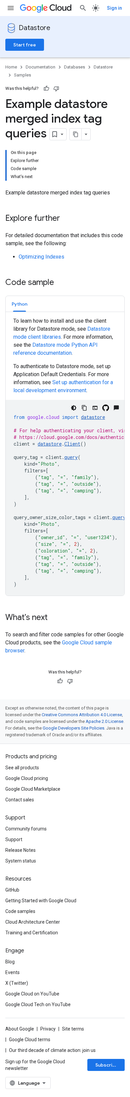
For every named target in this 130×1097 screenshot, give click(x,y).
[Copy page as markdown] (76, 134)
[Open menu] (10, 8)
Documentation (40, 66)
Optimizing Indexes (41, 257)
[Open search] (83, 8)
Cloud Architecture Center (32, 922)
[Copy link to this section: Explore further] (66, 219)
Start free (24, 45)
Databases (74, 66)
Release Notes (20, 850)
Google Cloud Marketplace (32, 789)
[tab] (19, 304)
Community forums (26, 828)
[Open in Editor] (95, 408)
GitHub (12, 890)
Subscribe (106, 1065)
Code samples (20, 911)
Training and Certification (31, 932)
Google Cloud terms (29, 1039)
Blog (10, 961)
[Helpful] (46, 89)
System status (20, 861)
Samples (22, 74)
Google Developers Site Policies (73, 728)
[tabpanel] (65, 456)
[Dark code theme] (73, 408)
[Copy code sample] (84, 408)
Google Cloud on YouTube (32, 993)
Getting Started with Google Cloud (40, 900)
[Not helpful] (56, 89)
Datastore (34, 28)
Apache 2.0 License (104, 721)
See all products (22, 767)
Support (13, 839)
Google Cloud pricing (26, 778)
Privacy (48, 1029)
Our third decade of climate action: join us (52, 1050)
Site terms (73, 1029)
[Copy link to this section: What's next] (54, 618)
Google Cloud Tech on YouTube (38, 1004)
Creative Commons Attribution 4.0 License (82, 714)
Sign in (114, 8)
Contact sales (19, 799)
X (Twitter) (16, 983)
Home (11, 66)
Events (12, 972)
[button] (19, 304)
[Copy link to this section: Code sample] (60, 283)
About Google (19, 1029)
